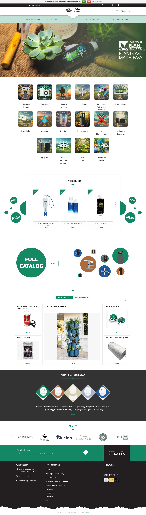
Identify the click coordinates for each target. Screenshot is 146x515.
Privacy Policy (50, 477)
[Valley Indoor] (73, 11)
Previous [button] (2, 49)
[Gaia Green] (103, 437)
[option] (73, 50)
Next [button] (144, 49)
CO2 (46, 501)
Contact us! (117, 454)
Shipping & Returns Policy (54, 474)
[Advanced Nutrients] (45, 437)
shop (53, 264)
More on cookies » (97, 1)
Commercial (49, 493)
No (89, 1)
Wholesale (49, 497)
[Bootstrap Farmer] (83, 437)
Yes (84, 1)
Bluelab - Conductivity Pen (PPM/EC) (46, 224)
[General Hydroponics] (122, 437)
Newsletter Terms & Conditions (56, 481)
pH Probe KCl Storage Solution (73, 223)
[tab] (64, 297)
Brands (73, 426)
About (47, 470)
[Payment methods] (106, 480)
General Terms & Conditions (55, 485)
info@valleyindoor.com (27, 480)
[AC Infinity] (25, 437)
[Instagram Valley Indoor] (119, 470)
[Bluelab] (64, 437)
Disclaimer (49, 489)
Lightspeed (86, 512)
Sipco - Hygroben (100, 223)
